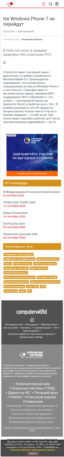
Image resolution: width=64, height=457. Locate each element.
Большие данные (14, 286)
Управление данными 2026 (20, 234)
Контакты (26, 327)
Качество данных (38, 414)
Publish (16, 397)
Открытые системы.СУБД (33, 388)
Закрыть (33, 453)
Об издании (31, 324)
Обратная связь (49, 324)
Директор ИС (19, 393)
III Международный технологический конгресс (32, 192)
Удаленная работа (48, 259)
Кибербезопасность (15, 272)
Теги (56, 327)
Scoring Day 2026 (14, 223)
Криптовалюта (39, 268)
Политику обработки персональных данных (32, 450)
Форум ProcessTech (15, 213)
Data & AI (18, 414)
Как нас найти (10, 327)
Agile (22, 291)
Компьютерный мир (33, 384)
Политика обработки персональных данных (31, 334)
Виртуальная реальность (45, 282)
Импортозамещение (16, 282)
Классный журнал (41, 397)
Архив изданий (31, 331)
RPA (43, 286)
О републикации (42, 327)
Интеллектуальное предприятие (31, 418)
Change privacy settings (30, 337)
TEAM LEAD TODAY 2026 (19, 202)
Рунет (7, 263)
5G (29, 291)
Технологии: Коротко (31, 39)
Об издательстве (14, 324)
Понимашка (33, 401)
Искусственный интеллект (19, 277)
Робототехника (22, 263)
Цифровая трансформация (19, 259)
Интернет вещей (46, 277)
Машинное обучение (16, 268)
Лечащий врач (46, 393)
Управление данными (40, 405)
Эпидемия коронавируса (18, 254)
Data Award (10, 291)
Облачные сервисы (45, 263)
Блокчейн (32, 286)
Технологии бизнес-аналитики (31, 409)
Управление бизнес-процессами (31, 422)
